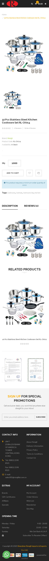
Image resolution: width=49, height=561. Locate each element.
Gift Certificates (8, 497)
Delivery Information (35, 446)
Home (4, 15)
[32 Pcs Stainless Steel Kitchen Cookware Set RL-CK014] (12, 100)
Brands (5, 493)
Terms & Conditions (35, 454)
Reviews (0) (31, 205)
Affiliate (5, 501)
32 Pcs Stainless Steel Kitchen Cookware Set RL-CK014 (24, 18)
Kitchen (37, 193)
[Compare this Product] (24, 309)
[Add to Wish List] (31, 309)
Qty (3, 163)
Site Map (30, 509)
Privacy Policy (32, 450)
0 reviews (17, 128)
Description (10, 205)
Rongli (10, 138)
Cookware (11, 193)
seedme (24, 558)
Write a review (30, 128)
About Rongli (32, 442)
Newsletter (31, 505)
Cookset (19, 193)
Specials (5, 505)
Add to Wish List (29, 173)
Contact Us (31, 458)
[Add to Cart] (18, 309)
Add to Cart (13, 173)
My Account (31, 493)
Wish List (30, 501)
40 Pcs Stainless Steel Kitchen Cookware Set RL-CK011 (24, 339)
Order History (32, 497)
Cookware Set (28, 193)
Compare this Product (38, 173)
